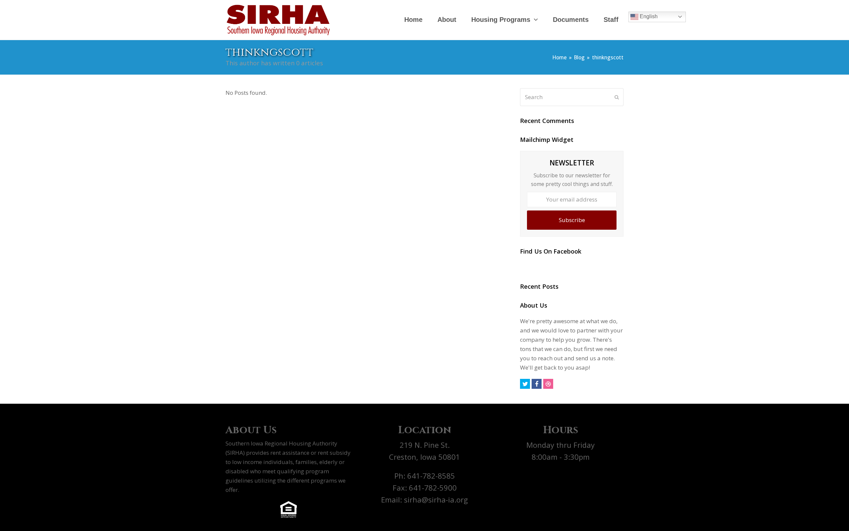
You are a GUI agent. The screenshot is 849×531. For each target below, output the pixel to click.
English (648, 16)
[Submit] (617, 97)
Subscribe (572, 220)
